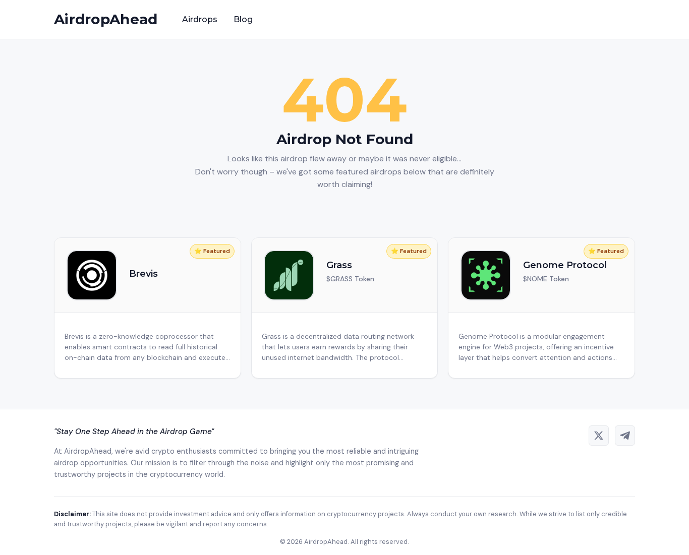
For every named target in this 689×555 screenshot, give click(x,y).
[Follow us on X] (599, 435)
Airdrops (199, 19)
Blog (243, 19)
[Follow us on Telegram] (625, 435)
